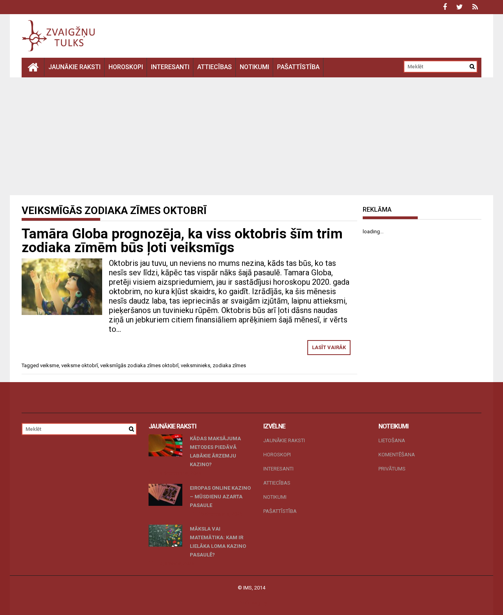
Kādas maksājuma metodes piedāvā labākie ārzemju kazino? (215, 451)
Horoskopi (125, 67)
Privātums (392, 469)
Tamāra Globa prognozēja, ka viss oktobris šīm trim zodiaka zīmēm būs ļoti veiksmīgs (182, 241)
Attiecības (214, 67)
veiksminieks (195, 365)
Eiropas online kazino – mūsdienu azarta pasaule (220, 496)
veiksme (49, 365)
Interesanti (170, 67)
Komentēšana (396, 455)
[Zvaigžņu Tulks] (33, 67)
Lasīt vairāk (329, 347)
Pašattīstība (298, 67)
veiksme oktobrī (79, 365)
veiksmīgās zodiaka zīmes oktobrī (139, 365)
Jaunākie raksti (74, 67)
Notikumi (254, 67)
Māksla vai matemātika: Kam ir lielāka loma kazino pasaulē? (218, 542)
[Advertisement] (251, 136)
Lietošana (391, 440)
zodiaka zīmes (229, 365)
